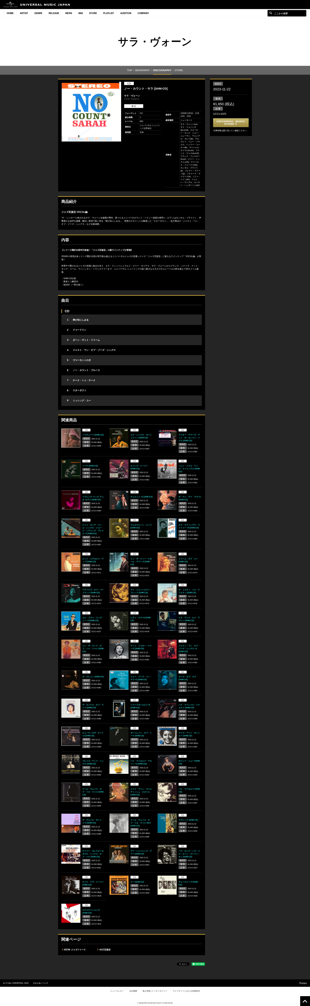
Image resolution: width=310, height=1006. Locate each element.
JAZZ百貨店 (105, 949)
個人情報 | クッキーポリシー (155, 991)
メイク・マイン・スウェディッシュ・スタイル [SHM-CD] (141, 792)
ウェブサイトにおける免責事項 (186, 991)
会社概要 (133, 991)
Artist (24, 13)
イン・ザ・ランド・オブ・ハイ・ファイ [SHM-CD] (93, 649)
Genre (38, 13)
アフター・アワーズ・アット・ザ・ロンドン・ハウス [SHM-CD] (189, 438)
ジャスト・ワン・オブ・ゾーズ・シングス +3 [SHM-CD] (189, 649)
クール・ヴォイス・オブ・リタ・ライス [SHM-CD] (93, 792)
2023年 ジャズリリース (75, 949)
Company (143, 13)
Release (54, 13)
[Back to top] (305, 1001)
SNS (80, 13)
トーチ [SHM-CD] (90, 466)
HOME (10, 13)
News (68, 13)
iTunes (303, 983)
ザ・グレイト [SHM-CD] (93, 677)
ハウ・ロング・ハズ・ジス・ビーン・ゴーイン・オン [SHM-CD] (189, 854)
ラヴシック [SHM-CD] (188, 820)
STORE (93, 13)
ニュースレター (117, 991)
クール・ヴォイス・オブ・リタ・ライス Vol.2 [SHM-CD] (140, 823)
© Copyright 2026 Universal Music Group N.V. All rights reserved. (155, 1003)
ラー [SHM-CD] (137, 882)
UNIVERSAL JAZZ (20, 983)
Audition (125, 13)
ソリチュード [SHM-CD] (93, 435)
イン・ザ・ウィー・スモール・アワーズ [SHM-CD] (141, 562)
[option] (91, 112)
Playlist (108, 13)
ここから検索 (270, 12)
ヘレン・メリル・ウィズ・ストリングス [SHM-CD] (189, 469)
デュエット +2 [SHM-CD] (141, 497)
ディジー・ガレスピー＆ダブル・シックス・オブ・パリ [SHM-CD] (93, 854)
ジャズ (45, 983)
